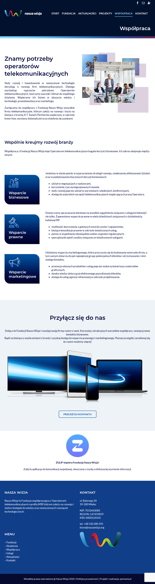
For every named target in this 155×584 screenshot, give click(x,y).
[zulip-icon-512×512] (77, 436)
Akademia (12, 546)
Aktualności (12, 556)
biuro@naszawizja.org (92, 527)
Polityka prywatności (87, 578)
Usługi (9, 553)
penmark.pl (125, 578)
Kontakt (10, 560)
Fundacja (11, 542)
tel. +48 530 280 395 (91, 523)
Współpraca (13, 549)
